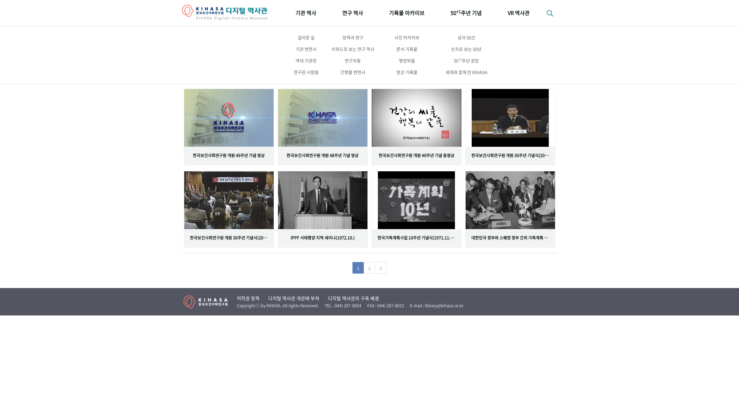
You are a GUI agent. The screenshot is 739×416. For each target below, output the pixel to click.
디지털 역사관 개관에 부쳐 (293, 298)
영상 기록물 (406, 72)
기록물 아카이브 (407, 13)
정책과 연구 (352, 37)
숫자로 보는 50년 (466, 49)
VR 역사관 (519, 13)
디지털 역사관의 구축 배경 (353, 298)
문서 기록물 (406, 49)
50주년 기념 (466, 12)
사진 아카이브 (406, 37)
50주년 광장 (466, 60)
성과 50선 (466, 37)
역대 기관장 (306, 60)
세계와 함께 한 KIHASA (466, 72)
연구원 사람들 (306, 72)
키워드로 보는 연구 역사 (352, 49)
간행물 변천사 (352, 72)
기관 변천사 (306, 49)
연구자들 (353, 60)
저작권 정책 (248, 298)
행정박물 (407, 60)
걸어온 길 (306, 37)
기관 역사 (306, 13)
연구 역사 (352, 13)
